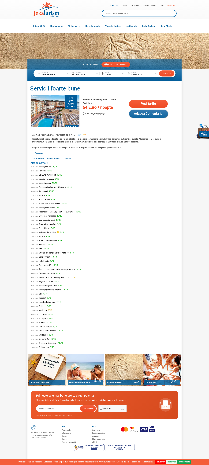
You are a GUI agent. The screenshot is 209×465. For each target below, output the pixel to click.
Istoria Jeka (66, 433)
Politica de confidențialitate (143, 462)
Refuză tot (160, 462)
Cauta (165, 73)
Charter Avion (56, 25)
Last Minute (131, 25)
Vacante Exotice (113, 25)
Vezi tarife (148, 104)
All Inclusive (74, 25)
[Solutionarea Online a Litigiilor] (119, 448)
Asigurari (95, 436)
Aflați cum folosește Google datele (114, 462)
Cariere (124, 5)
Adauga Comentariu (148, 113)
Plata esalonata (98, 439)
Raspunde (39, 153)
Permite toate (184, 462)
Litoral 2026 (39, 25)
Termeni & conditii (149, 5)
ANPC (94, 442)
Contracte (96, 430)
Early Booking (148, 25)
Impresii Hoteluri (114, 382)
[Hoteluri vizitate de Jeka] (85, 370)
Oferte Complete (92, 25)
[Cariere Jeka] (162, 370)
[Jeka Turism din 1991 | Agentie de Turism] (46, 16)
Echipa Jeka (134, 5)
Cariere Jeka (151, 382)
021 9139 (115, 5)
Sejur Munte (166, 25)
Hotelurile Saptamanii (40, 382)
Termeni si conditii (38, 437)
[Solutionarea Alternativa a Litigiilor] (89, 448)
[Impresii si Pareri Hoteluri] (124, 370)
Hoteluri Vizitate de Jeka (79, 382)
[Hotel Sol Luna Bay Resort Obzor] (55, 127)
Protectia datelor (99, 433)
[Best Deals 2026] (202, 131)
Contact (161, 5)
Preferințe (171, 462)
